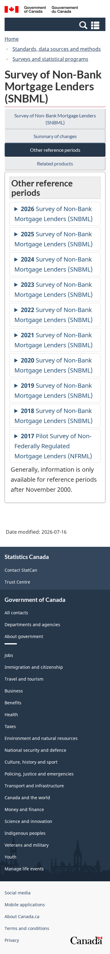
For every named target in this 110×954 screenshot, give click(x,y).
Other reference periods (55, 150)
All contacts (16, 613)
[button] (55, 25)
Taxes (10, 726)
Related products (55, 163)
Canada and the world (27, 797)
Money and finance (24, 809)
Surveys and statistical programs (50, 59)
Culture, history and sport (31, 762)
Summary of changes (55, 136)
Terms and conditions (27, 928)
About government (24, 636)
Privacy (12, 940)
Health (11, 714)
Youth (10, 857)
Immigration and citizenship (34, 667)
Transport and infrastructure (34, 786)
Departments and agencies (32, 624)
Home (12, 39)
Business (14, 691)
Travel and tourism (24, 679)
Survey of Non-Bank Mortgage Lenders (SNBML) (55, 119)
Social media (18, 893)
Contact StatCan (21, 570)
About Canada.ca (22, 916)
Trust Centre (17, 582)
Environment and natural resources (41, 738)
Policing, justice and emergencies (39, 774)
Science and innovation (28, 821)
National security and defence (35, 750)
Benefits (13, 703)
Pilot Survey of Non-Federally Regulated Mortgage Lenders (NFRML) (53, 446)
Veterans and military (27, 845)
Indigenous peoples (25, 833)
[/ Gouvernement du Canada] (41, 10)
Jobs (9, 655)
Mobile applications (25, 904)
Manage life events (24, 869)
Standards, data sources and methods (57, 49)
